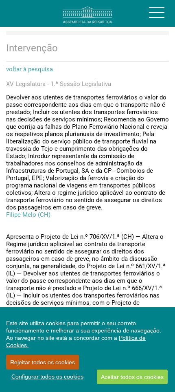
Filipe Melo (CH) (28, 214)
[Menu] (156, 12)
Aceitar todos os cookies (132, 377)
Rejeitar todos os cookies (42, 362)
